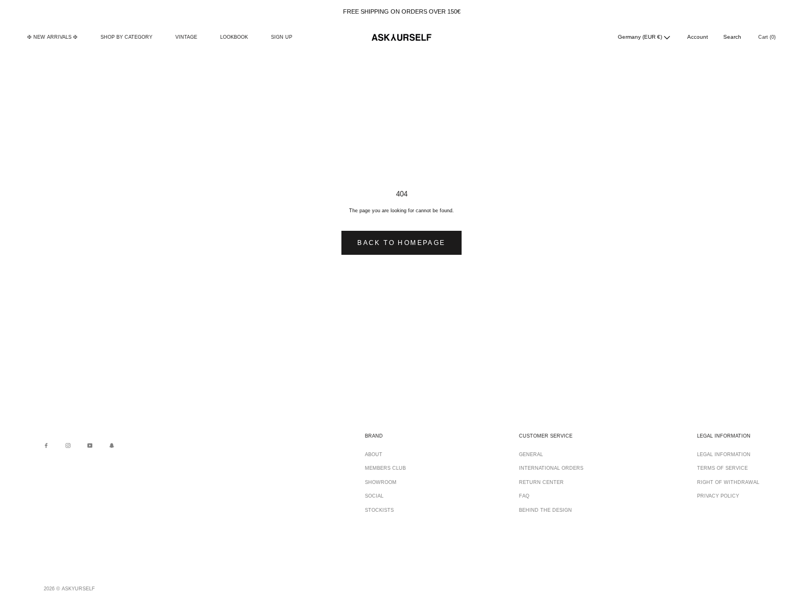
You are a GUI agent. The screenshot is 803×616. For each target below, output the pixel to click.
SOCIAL (374, 496)
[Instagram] (68, 445)
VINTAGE (186, 37)
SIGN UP (281, 37)
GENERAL (531, 454)
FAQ (524, 496)
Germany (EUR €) (641, 37)
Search (732, 37)
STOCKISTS (379, 510)
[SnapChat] (111, 445)
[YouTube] (89, 445)
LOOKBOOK (234, 37)
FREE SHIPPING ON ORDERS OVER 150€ (401, 11)
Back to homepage (401, 243)
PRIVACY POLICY (718, 496)
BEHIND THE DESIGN (545, 510)
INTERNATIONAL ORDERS (551, 468)
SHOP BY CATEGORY (126, 37)
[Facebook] (46, 445)
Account (697, 37)
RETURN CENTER (541, 482)
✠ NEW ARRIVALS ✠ (52, 37)
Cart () (767, 37)
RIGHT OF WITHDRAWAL (728, 482)
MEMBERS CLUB (385, 468)
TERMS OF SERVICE (722, 468)
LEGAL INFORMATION (724, 454)
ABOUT (373, 454)
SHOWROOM (381, 482)
